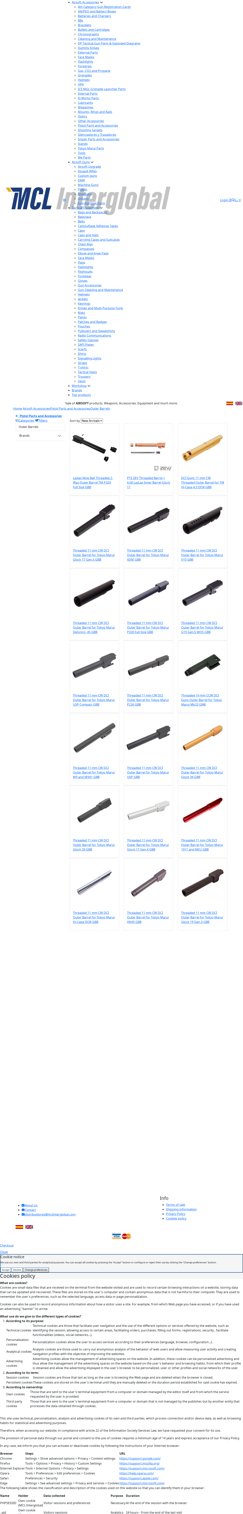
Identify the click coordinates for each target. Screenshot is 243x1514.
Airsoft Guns (81, 162)
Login (224, 200)
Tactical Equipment (85, 208)
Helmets (84, 80)
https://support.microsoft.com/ (142, 1468)
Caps (81, 230)
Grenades (85, 75)
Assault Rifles (87, 171)
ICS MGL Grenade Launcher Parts (102, 89)
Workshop (79, 386)
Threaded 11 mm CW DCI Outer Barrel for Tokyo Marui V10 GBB (202, 555)
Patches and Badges (92, 322)
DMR (81, 180)
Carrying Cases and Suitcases (99, 240)
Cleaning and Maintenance (97, 39)
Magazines (85, 107)
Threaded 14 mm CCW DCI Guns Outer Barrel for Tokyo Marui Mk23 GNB (201, 700)
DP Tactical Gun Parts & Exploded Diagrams (109, 43)
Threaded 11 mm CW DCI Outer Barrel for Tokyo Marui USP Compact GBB (94, 700)
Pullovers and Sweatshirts (96, 331)
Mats (81, 313)
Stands (83, 144)
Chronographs (88, 34)
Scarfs (82, 349)
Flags (81, 262)
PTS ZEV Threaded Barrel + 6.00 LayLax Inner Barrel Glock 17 (148, 482)
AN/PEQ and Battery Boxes (97, 11)
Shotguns (85, 194)
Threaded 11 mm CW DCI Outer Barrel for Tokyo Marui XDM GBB (148, 555)
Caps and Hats (88, 235)
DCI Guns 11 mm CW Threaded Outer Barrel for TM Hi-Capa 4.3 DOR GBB (202, 482)
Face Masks (86, 57)
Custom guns (87, 176)
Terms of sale (175, 1205)
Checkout (7, 1245)
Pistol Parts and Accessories (98, 125)
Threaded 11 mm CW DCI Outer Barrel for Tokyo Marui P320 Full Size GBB (148, 627)
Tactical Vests (87, 372)
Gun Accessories (90, 285)
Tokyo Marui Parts (91, 148)
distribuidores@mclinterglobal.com (50, 1214)
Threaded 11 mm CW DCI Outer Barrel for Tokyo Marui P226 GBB (148, 700)
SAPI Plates (86, 345)
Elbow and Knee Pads (93, 253)
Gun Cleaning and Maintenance (100, 290)
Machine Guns (88, 185)
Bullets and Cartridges (94, 30)
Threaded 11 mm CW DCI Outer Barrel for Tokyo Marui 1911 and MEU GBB (202, 845)
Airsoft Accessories (85, 2)
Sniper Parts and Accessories (98, 139)
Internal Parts (88, 93)
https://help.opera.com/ (136, 1473)
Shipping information (181, 1209)
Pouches (84, 326)
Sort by (75, 421)
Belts (81, 221)
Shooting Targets (90, 130)
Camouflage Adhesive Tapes (98, 226)
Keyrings (84, 303)
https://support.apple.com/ (139, 1478)
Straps (82, 363)
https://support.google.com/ (140, 1458)
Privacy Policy (175, 1214)
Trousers (84, 377)
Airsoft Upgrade (89, 167)
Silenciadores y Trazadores (97, 135)
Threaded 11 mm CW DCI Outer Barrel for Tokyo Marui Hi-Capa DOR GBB (94, 917)
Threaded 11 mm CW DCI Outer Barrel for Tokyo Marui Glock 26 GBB (94, 845)
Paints (82, 317)
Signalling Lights (89, 358)
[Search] (232, 200)
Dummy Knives (88, 48)
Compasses (86, 249)
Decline (17, 1269)
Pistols (82, 189)
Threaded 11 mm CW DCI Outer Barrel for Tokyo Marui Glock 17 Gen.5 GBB (94, 555)
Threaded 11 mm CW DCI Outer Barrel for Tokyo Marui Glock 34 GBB (202, 772)
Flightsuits (85, 272)
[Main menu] (64, 200)
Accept (5, 1269)
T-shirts (83, 367)
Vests (82, 381)
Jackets (83, 299)
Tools (81, 153)
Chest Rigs (85, 244)
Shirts (82, 354)
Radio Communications (94, 335)
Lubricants (85, 103)
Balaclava (84, 217)
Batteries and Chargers (94, 16)
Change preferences (36, 1269)
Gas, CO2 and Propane (94, 71)
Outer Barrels (100, 408)
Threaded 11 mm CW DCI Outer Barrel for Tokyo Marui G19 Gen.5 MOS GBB (202, 627)
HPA (81, 84)
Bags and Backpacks (92, 212)
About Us (31, 1205)
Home (17, 408)
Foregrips (85, 66)
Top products (81, 395)
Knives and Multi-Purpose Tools (100, 308)
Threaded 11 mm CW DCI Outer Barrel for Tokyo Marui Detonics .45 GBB (94, 627)
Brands (77, 390)
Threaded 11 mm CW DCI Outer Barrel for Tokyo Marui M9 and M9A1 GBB (94, 772)
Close (4, 1252)
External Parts (88, 52)
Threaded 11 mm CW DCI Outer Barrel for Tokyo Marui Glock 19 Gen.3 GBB (202, 917)
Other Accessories (91, 121)
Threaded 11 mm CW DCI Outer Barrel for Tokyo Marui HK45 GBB (148, 917)
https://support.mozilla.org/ (139, 1463)
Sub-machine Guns (91, 203)
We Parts (84, 157)
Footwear (85, 276)
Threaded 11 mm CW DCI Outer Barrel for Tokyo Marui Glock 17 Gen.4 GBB (148, 845)
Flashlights (85, 62)
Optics (82, 116)
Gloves (83, 281)
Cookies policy (176, 1218)
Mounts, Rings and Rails (95, 112)
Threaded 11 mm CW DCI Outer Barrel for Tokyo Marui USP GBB (148, 772)
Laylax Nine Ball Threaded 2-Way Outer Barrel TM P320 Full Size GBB (93, 482)
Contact (30, 1210)
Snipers (83, 198)
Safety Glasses (88, 340)
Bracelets (84, 25)
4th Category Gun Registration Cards (104, 7)
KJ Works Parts (88, 98)
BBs (80, 20)
